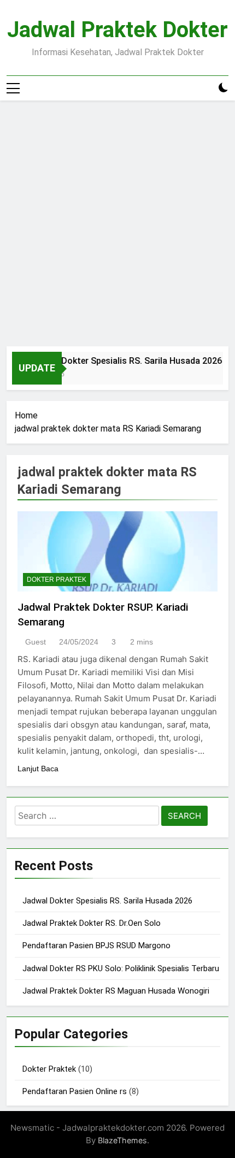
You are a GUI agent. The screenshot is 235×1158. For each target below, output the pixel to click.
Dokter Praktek (56, 579)
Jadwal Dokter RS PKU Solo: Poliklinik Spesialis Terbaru (120, 968)
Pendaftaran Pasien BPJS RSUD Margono (96, 945)
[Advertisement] (117, 223)
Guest (35, 641)
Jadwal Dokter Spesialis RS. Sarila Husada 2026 (122, 361)
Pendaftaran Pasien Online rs (74, 1091)
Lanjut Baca (37, 768)
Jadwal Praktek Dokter (117, 30)
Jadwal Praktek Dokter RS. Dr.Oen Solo (91, 923)
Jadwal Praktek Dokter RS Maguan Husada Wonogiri (115, 991)
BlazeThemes (122, 1140)
